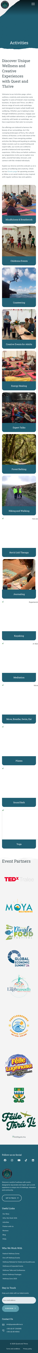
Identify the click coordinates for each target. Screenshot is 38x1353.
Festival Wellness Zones (11, 1254)
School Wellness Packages (12, 1274)
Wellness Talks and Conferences (14, 1270)
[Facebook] (5, 1160)
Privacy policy (27, 1349)
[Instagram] (12, 1160)
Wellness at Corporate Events (13, 1266)
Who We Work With (10, 1218)
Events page (12, 171)
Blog (4, 1235)
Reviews (5, 1230)
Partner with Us (8, 1226)
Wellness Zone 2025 (10, 1279)
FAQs (4, 1239)
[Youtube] (19, 1160)
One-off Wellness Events (11, 1258)
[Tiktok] (26, 1160)
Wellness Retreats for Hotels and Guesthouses (19, 1262)
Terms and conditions (13, 1349)
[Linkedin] (33, 1160)
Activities (6, 1222)
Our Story (6, 1214)
